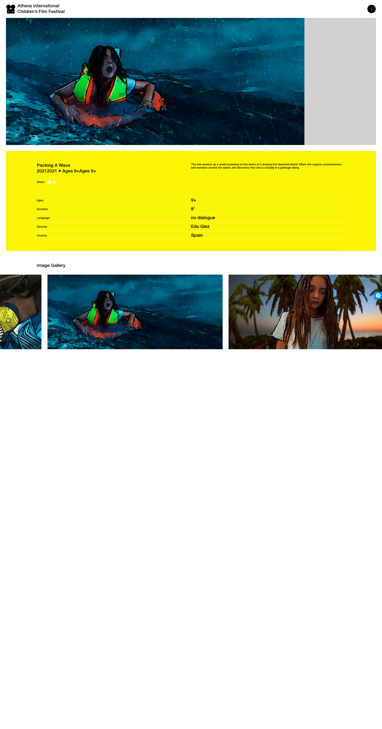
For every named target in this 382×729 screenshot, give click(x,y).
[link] (378, 295)
